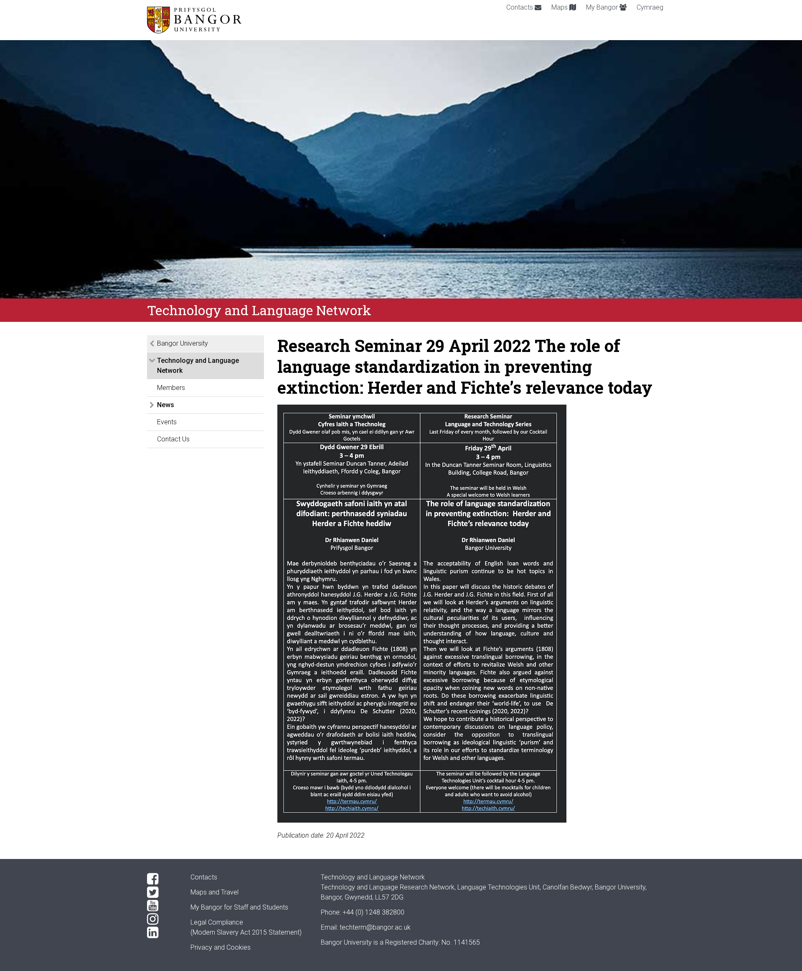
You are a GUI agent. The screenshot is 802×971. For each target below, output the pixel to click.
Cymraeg (650, 7)
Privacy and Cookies (220, 947)
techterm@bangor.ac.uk (375, 927)
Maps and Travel (214, 892)
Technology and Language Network (198, 366)
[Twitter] (162, 892)
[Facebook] (162, 879)
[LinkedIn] (162, 932)
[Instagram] (162, 919)
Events (167, 422)
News (165, 405)
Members (171, 388)
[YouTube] (162, 905)
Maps (560, 7)
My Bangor (602, 7)
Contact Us (173, 439)
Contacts (520, 7)
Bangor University (182, 343)
